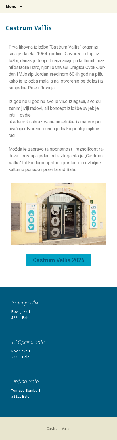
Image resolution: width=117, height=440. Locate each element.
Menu (11, 6)
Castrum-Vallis (58, 428)
